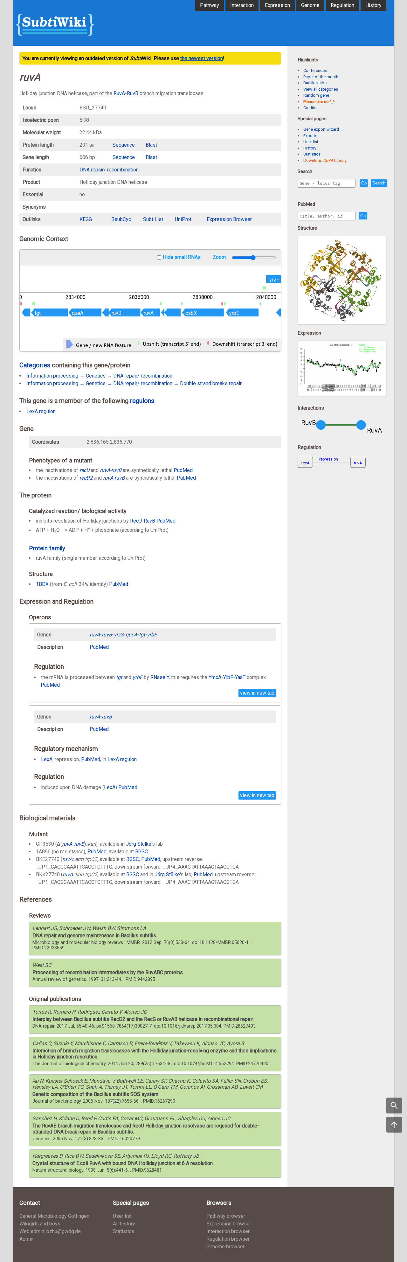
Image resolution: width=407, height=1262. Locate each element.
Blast (151, 145)
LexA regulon (41, 411)
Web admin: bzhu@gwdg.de (50, 1231)
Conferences (315, 70)
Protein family (47, 548)
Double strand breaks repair (211, 383)
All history (124, 1224)
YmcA (215, 677)
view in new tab (257, 693)
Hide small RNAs (182, 257)
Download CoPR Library (325, 160)
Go (364, 183)
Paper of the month (320, 76)
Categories (34, 365)
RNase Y (159, 677)
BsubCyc (121, 219)
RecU (136, 521)
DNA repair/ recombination (109, 170)
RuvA (119, 93)
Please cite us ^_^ (319, 101)
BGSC (141, 852)
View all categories (320, 89)
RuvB (132, 93)
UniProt (183, 219)
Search (378, 183)
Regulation (342, 5)
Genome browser (225, 1247)
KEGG (85, 219)
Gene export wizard (321, 129)
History (373, 5)
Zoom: (220, 257)
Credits (309, 107)
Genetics (96, 376)
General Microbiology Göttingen (54, 1216)
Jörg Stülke (138, 844)
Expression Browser (229, 219)
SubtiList (153, 219)
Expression (277, 5)
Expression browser (228, 1224)
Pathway (209, 5)
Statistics (312, 154)
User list (310, 141)
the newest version (201, 58)
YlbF (228, 677)
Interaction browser (228, 1231)
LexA (46, 759)
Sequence (124, 145)
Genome (310, 5)
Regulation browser (228, 1239)
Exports (310, 135)
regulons (142, 401)
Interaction (242, 5)
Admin (26, 1239)
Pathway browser (225, 1216)
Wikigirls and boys (39, 1224)
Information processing (52, 376)
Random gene (316, 95)
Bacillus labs (315, 82)
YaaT (240, 677)
